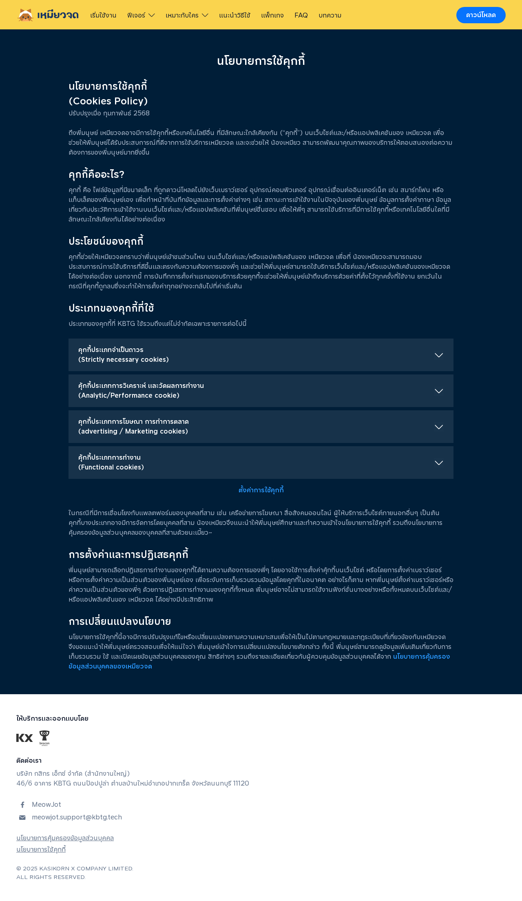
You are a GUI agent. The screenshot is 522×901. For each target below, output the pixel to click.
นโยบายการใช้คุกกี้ (41, 849)
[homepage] (48, 15)
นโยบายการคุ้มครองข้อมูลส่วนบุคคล (65, 838)
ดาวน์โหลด (481, 15)
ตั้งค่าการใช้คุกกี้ (261, 490)
